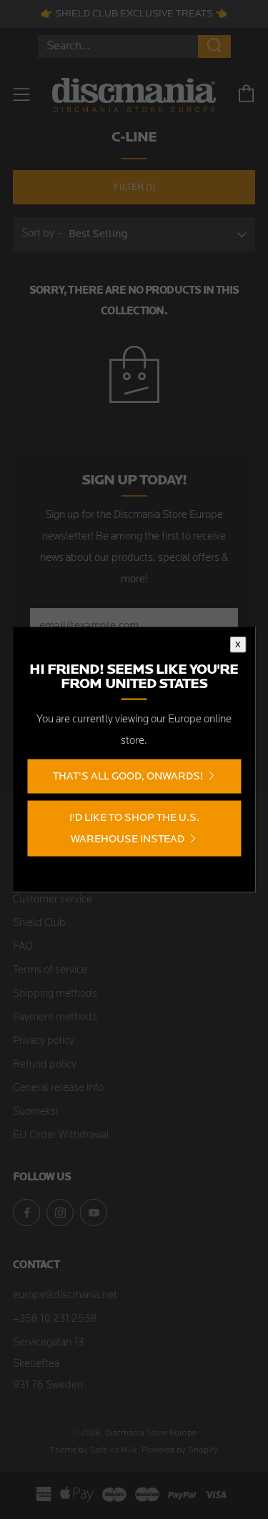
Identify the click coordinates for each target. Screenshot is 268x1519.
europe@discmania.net (65, 1295)
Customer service (52, 900)
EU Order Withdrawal (61, 1135)
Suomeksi (35, 1112)
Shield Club (39, 923)
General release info (58, 1088)
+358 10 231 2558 (55, 1319)
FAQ (23, 947)
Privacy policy (43, 1041)
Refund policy (44, 1065)
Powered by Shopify (180, 1450)
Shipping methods (55, 994)
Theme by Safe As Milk (93, 1450)
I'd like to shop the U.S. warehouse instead (134, 828)
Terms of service (50, 970)
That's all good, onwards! (128, 776)
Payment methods (55, 1017)
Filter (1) (134, 186)
